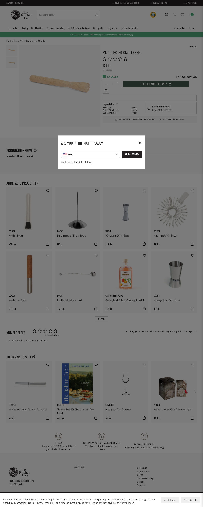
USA (70, 154)
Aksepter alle (191, 500)
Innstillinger (170, 500)
